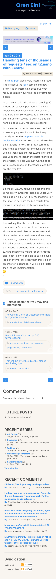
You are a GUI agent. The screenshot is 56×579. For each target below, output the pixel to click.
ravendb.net (23, 343)
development (22, 291)
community (23, 368)
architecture (16, 322)
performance (37, 291)
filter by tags (13, 28)
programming (13, 347)
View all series (11, 468)
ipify (25, 84)
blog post (13, 80)
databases (29, 322)
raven (13, 343)
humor (13, 368)
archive (31, 28)
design (38, 322)
